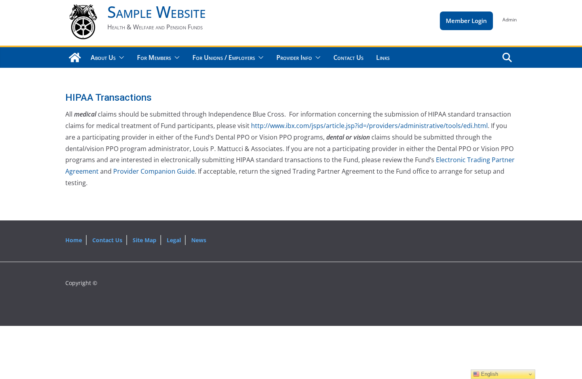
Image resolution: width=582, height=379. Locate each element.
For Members (154, 57)
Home (73, 240)
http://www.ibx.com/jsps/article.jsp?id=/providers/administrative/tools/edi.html (369, 125)
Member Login (466, 21)
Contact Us (348, 57)
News (198, 240)
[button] (120, 57)
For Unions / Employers (223, 57)
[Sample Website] (74, 57)
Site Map (144, 240)
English (488, 374)
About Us (103, 57)
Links (383, 57)
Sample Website (156, 12)
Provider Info (294, 57)
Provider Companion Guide (154, 171)
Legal (174, 240)
